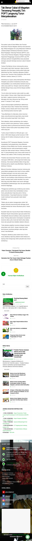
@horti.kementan (9, 500)
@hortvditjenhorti (9, 492)
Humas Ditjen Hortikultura (16, 275)
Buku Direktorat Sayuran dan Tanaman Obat (7, 300)
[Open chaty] (28, 537)
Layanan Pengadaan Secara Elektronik (11, 481)
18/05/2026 (13, 318)
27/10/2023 (3, 19)
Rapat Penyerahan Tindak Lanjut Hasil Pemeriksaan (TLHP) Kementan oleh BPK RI (16, 414)
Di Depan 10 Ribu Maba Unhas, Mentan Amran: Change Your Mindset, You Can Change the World (19, 391)
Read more (6, 310)
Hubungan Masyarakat (20, 302)
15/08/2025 (13, 325)
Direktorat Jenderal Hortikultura (20, 534)
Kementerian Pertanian (7, 473)
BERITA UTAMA (7, 350)
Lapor (3, 480)
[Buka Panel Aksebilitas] (3, 274)
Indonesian (21, 1)
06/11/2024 (13, 338)
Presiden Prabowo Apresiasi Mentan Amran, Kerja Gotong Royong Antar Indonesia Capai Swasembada (21, 353)
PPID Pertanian (6, 476)
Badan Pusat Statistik (7, 478)
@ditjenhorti (8, 504)
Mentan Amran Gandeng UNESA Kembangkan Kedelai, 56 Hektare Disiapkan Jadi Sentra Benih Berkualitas (19, 383)
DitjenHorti (7, 496)
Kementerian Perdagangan (8, 474)
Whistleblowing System (7, 483)
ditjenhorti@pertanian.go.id (13, 463)
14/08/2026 (17, 359)
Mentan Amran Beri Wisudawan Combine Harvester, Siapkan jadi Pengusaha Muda (18, 375)
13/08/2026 (13, 378)
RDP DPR (12, 432)
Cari (4, 284)
